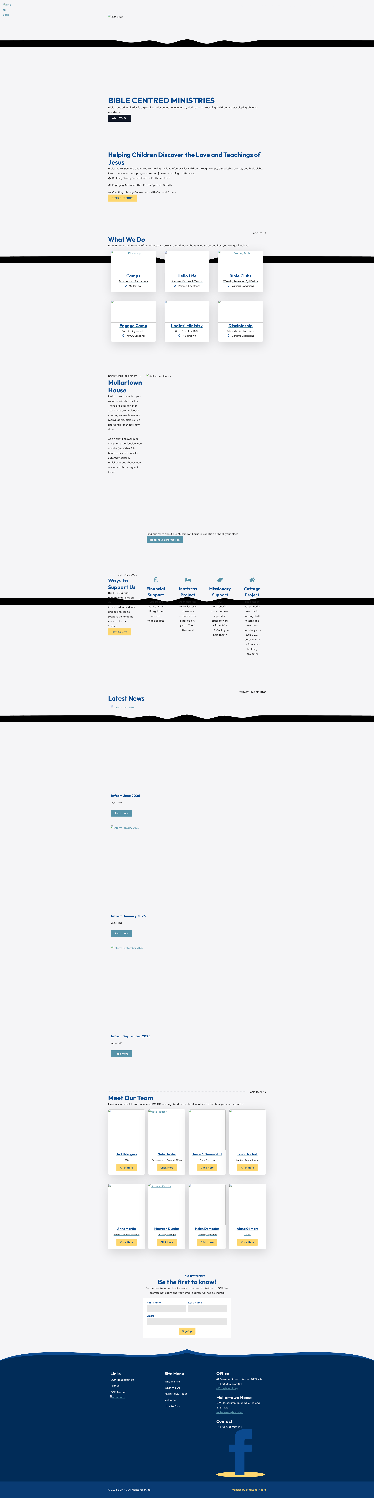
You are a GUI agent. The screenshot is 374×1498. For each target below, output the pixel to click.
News (347, 5)
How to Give (172, 1406)
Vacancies (313, 5)
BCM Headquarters (122, 1379)
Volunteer (294, 5)
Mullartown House (267, 5)
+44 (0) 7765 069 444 (229, 1426)
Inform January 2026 (128, 916)
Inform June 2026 (125, 795)
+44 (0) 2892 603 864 (229, 1383)
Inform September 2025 (130, 1036)
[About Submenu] (249, 6)
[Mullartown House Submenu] (280, 6)
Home (227, 5)
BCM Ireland (118, 1392)
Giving (331, 5)
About (242, 5)
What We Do (172, 1387)
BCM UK (115, 1386)
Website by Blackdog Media (248, 1489)
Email (151, 1315)
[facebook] (240, 1474)
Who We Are (172, 1381)
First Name (155, 1302)
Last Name (196, 1302)
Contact (363, 5)
